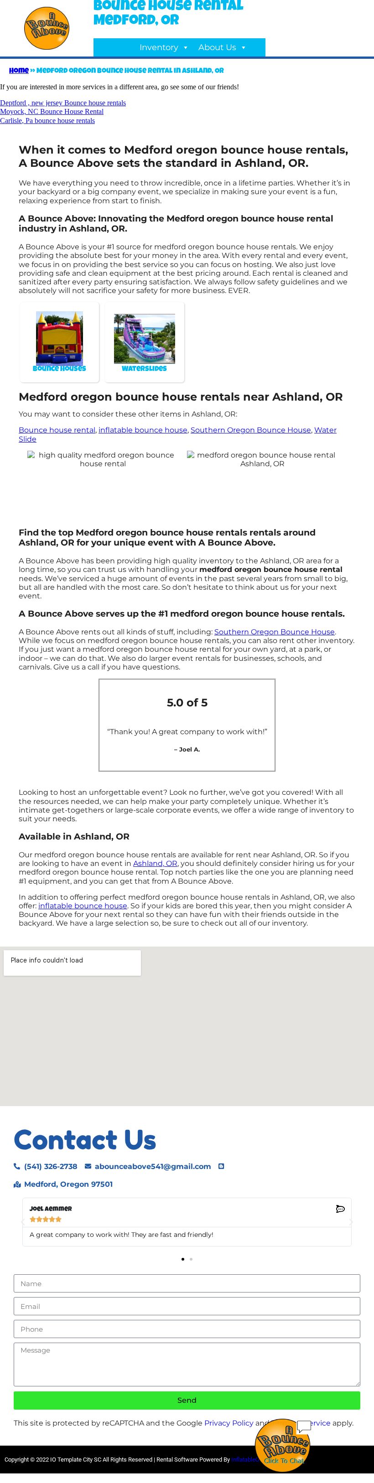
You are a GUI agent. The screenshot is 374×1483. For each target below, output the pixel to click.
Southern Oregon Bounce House (251, 430)
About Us (217, 47)
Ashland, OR (155, 863)
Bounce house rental (57, 430)
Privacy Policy (229, 1423)
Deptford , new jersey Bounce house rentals (63, 103)
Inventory (159, 47)
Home (19, 71)
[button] (22, 1222)
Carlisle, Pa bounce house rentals (47, 120)
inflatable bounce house (143, 430)
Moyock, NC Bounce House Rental (52, 111)
